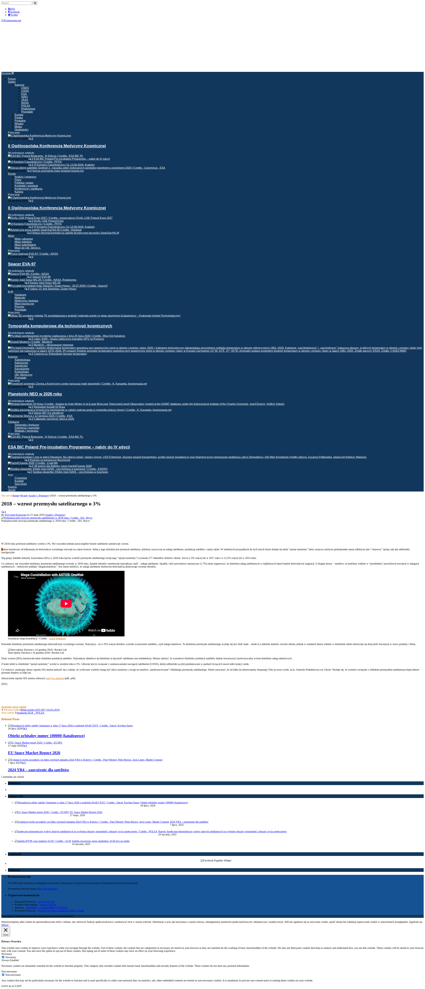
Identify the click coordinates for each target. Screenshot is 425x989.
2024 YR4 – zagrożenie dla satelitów (38, 770)
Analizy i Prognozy (55, 514)
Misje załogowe (24, 238)
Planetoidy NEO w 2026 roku (35, 394)
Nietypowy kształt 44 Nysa (49, 407)
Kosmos (13, 356)
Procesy (19, 306)
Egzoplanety (22, 368)
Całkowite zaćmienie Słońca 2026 (54, 419)
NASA (25, 102)
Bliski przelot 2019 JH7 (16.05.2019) (40, 709)
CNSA (25, 90)
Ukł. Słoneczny (23, 374)
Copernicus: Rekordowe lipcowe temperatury (60, 353)
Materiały (20, 297)
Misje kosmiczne (24, 303)
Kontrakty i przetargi (26, 185)
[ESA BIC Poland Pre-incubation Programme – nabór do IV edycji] (45, 436)
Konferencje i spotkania (28, 188)
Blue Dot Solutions (47, 888)
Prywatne (20, 120)
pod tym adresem (55, 678)
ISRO (24, 96)
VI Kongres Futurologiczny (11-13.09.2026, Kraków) (64, 164)
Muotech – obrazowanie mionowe (53, 344)
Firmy (18, 179)
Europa (19, 114)
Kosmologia (22, 371)
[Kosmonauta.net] (11, 20)
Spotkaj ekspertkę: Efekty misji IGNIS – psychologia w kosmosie (70, 472)
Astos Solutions (57, 638)
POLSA (25, 105)
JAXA (24, 99)
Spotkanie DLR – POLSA (30, 712)
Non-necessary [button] (9, 971)
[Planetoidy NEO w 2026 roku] (77, 383)
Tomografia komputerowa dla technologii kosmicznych (60, 326)
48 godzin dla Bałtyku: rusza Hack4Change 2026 (63, 466)
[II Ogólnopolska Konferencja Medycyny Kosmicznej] (39, 135)
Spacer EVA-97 (22, 264)
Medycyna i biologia (26, 300)
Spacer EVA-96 (41, 276)
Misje (11, 235)
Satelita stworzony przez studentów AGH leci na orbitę (100, 841)
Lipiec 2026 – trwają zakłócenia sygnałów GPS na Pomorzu (69, 339)
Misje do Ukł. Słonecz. (28, 247)
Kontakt (19, 481)
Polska (19, 117)
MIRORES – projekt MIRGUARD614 (46, 907)
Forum (12, 78)
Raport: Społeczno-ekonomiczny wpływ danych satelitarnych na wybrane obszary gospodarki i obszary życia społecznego (222, 831)
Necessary (10, 957)
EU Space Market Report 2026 (34, 753)
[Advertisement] (212, 47)
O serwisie (21, 478)
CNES (25, 87)
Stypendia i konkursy (27, 424)
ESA (24, 93)
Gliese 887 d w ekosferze (49, 413)
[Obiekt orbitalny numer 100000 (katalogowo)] (70, 725)
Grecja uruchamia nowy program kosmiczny (58, 170)
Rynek (12, 173)
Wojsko (19, 123)
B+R (10, 291)
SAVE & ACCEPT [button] (11, 986)
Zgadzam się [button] (415, 921)
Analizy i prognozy (25, 176)
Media (18, 126)
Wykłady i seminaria (26, 430)
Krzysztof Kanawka (15, 514)
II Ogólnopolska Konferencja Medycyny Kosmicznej (57, 146)
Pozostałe (27, 111)
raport (15, 706)
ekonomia (6, 706)
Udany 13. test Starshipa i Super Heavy (53, 288)
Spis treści (21, 484)
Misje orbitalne (23, 241)
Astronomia (21, 362)
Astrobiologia (22, 359)
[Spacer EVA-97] (33, 253)
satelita (22, 706)
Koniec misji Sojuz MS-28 (45, 282)
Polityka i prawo (24, 182)
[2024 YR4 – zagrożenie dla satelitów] (85, 759)
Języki (11, 490)
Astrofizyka (21, 365)
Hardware (20, 294)
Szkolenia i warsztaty (27, 427)
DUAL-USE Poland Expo (49, 221)
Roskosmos (28, 108)
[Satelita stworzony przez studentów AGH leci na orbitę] (43, 841)
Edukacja (13, 421)
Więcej (4, 924)
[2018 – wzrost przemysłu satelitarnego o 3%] (46, 517)
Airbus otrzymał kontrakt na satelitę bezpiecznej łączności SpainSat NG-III (75, 232)
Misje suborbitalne (25, 244)
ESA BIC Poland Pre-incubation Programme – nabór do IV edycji (72, 158)
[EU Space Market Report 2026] (35, 742)
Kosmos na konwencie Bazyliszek (50, 460)
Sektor (12, 81)
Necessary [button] (6, 953)
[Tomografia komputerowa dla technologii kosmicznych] (94, 315)
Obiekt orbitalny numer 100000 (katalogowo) (46, 735)
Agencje (19, 84)
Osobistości (21, 129)
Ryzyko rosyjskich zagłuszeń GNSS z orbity (61, 910)
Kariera (19, 191)
